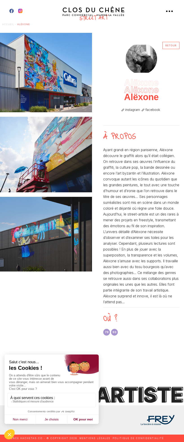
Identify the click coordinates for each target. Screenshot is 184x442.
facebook (152, 110)
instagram (132, 110)
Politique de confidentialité (138, 438)
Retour (171, 45)
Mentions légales (94, 438)
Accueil (8, 24)
